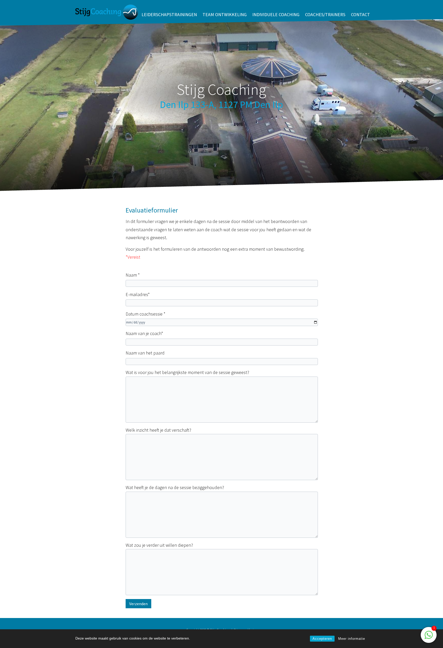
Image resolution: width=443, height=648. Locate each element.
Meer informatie (351, 639)
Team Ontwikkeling (225, 14)
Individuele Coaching (275, 14)
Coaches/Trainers (325, 14)
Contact (360, 14)
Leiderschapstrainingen (169, 14)
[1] (429, 637)
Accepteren (322, 639)
